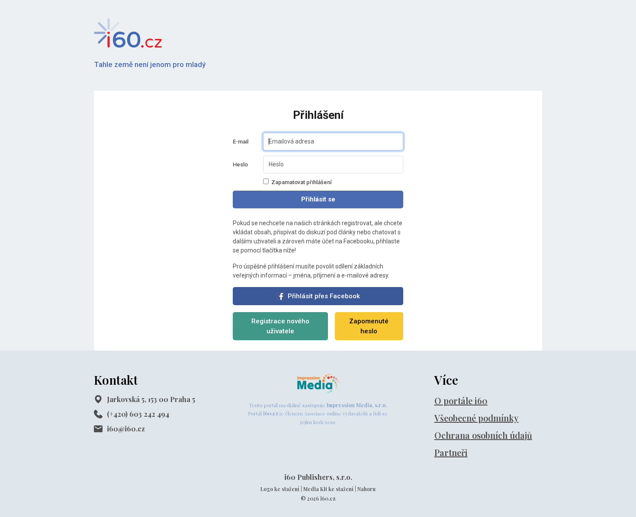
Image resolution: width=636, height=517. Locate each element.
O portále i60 (461, 400)
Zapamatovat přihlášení (301, 182)
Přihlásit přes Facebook (324, 296)
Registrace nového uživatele (280, 326)
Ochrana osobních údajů (483, 435)
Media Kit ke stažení (328, 488)
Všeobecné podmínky (476, 418)
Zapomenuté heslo (369, 326)
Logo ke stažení (279, 488)
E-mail (240, 141)
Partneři (451, 452)
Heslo (240, 164)
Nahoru (366, 488)
